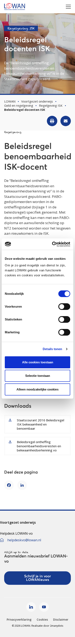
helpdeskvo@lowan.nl (24, 540)
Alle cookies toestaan (37, 362)
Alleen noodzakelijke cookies (37, 389)
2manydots (56, 625)
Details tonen (52, 349)
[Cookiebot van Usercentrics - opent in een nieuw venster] (53, 244)
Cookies (42, 619)
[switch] (64, 306)
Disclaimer (60, 619)
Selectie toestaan (37, 375)
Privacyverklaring (19, 619)
